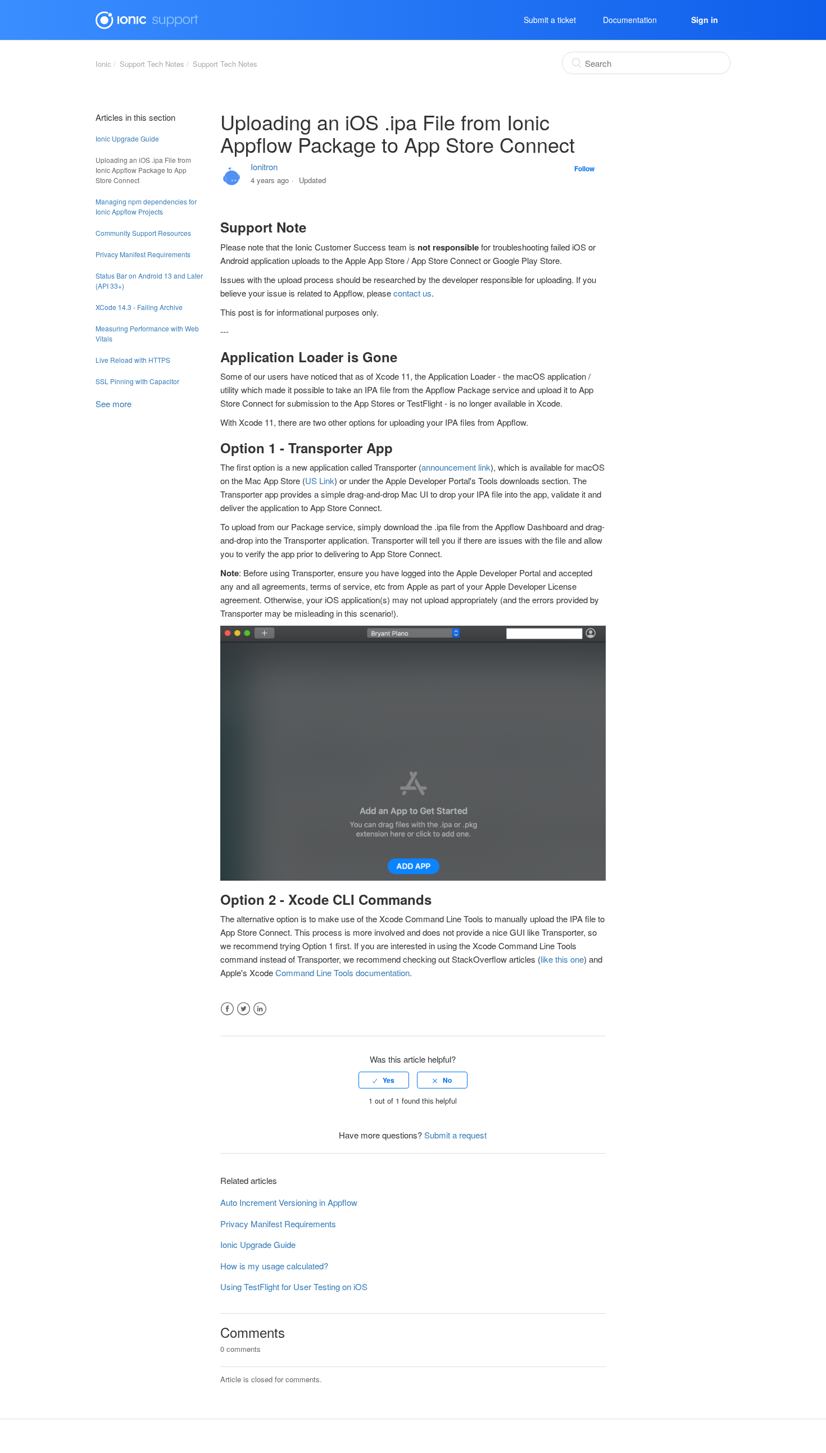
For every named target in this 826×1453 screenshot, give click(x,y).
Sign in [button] (704, 19)
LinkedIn (260, 1009)
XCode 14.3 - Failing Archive (139, 307)
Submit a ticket (550, 19)
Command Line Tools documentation (342, 972)
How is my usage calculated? (274, 1266)
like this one (562, 959)
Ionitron (264, 166)
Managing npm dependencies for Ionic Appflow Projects (146, 206)
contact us (412, 293)
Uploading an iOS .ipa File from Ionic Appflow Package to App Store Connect (143, 170)
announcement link (456, 467)
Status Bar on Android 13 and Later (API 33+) (149, 280)
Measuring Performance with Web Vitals (147, 333)
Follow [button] (584, 168)
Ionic (103, 63)
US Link (319, 480)
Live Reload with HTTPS (133, 360)
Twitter (244, 1009)
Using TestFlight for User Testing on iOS (293, 1286)
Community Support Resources (143, 233)
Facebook (227, 1009)
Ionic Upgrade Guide (127, 138)
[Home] (147, 18)
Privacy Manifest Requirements (143, 254)
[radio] (383, 1080)
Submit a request (455, 1135)
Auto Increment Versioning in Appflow (288, 1202)
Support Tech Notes (152, 63)
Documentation (630, 19)
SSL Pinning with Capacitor (137, 381)
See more (113, 403)
